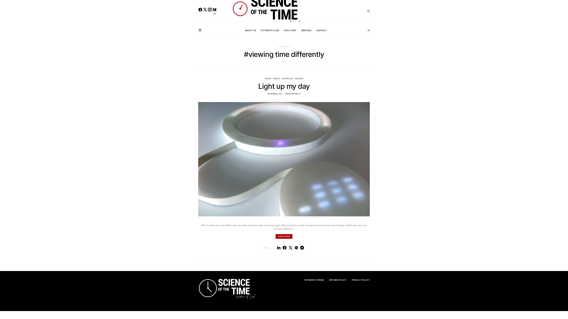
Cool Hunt (290, 30)
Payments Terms (314, 280)
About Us (250, 30)
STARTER (276, 78)
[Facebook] (200, 11)
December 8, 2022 (275, 94)
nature (268, 78)
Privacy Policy (361, 280)
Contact (321, 30)
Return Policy (338, 280)
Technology (287, 78)
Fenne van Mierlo (292, 94)
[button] (368, 30)
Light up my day (284, 86)
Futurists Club (270, 30)
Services (306, 30)
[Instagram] (210, 11)
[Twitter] (205, 11)
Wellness (299, 78)
